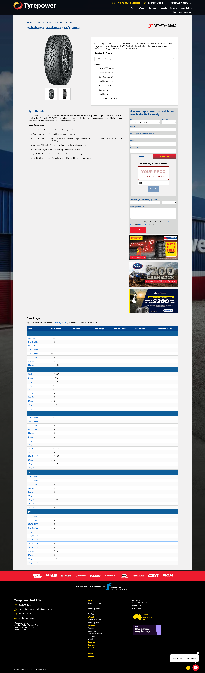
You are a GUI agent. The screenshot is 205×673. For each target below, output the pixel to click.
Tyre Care (91, 611)
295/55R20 (33, 551)
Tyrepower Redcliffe (128, 3)
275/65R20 (33, 539)
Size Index (136, 600)
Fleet (174, 12)
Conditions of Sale (40, 669)
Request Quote (138, 230)
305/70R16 (33, 405)
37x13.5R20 (33, 528)
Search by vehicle (60, 323)
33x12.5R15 (33, 353)
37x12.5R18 (33, 484)
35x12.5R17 (33, 421)
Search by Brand (94, 608)
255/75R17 (33, 444)
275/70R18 (33, 492)
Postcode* (134, 148)
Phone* (142, 133)
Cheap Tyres (136, 608)
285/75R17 (33, 464)
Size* (132, 119)
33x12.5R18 (33, 477)
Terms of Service (144, 224)
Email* (132, 141)
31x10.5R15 (33, 342)
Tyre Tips (91, 614)
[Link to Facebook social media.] (188, 668)
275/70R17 (33, 456)
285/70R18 (33, 500)
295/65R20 (33, 559)
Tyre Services (92, 636)
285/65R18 (33, 496)
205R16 (31, 374)
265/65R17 (33, 448)
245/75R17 (33, 441)
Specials (163, 8)
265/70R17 (33, 452)
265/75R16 (33, 397)
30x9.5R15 (32, 338)
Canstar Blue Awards (139, 603)
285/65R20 (33, 543)
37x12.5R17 (33, 425)
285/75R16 (33, 401)
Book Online (186, 8)
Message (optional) (137, 207)
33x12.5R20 (33, 516)
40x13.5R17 (33, 429)
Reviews (187, 12)
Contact (173, 8)
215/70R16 (33, 378)
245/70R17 (33, 437)
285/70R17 (33, 460)
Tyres (133, 8)
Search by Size (93, 606)
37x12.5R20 (33, 524)
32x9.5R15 (32, 346)
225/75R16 (33, 382)
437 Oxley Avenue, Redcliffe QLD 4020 (35, 609)
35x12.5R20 (33, 520)
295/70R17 (33, 468)
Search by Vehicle (94, 603)
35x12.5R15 (33, 357)
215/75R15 (33, 361)
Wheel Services (93, 639)
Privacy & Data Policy (26, 669)
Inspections (92, 631)
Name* (133, 126)
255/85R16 (33, 393)
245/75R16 (33, 389)
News (180, 12)
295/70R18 (33, 503)
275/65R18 (33, 488)
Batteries (91, 628)
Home (31, 22)
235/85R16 (33, 386)
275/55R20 (33, 532)
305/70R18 (33, 507)
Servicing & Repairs (95, 634)
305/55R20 (33, 563)
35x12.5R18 (33, 480)
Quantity (165, 119)
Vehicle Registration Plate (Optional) (143, 199)
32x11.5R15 (33, 350)
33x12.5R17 (33, 418)
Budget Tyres (136, 606)
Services (152, 8)
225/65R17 (33, 433)
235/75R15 (33, 365)
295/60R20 (33, 555)
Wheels (142, 8)
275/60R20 (33, 536)
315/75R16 (33, 409)
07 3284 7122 (155, 3)
